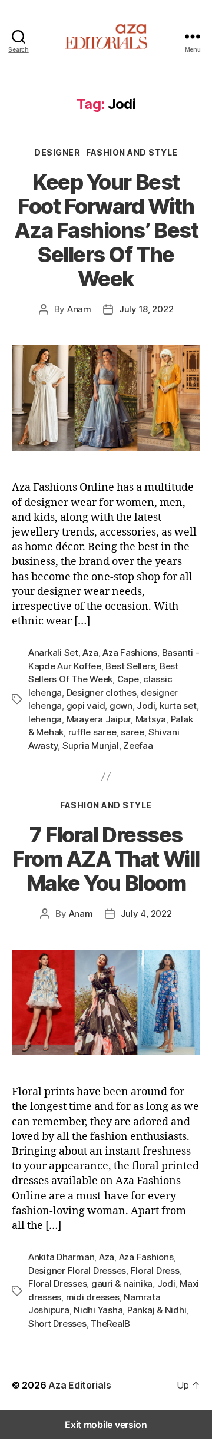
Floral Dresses (57, 1283)
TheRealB (110, 1323)
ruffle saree (92, 732)
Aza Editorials (79, 1385)
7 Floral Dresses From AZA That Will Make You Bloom (105, 859)
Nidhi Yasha (98, 1310)
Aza (90, 652)
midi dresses (93, 1297)
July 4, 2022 (146, 913)
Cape (128, 679)
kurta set (178, 705)
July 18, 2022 (146, 309)
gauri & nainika (122, 1283)
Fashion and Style (132, 152)
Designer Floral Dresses (77, 1270)
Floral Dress (155, 1270)
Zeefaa (138, 745)
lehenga (45, 719)
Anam (79, 309)
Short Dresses (57, 1323)
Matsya (150, 719)
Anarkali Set (53, 652)
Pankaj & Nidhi (156, 1310)
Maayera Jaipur (99, 719)
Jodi (146, 705)
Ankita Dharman (61, 1257)
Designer (57, 152)
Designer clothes (102, 692)
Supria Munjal (90, 745)
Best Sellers (130, 666)
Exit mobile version (106, 1424)
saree (132, 732)
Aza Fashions (129, 652)
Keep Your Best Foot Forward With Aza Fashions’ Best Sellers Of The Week (106, 230)
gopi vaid (86, 705)
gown (121, 705)
